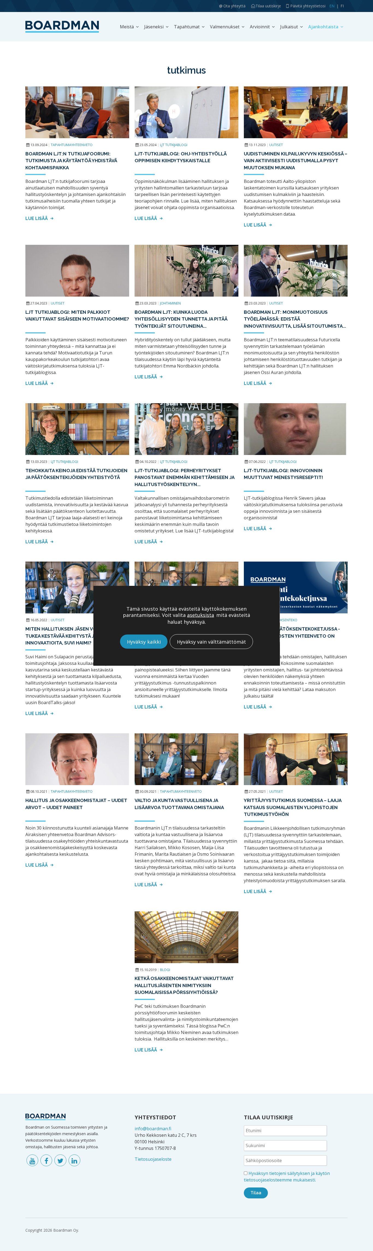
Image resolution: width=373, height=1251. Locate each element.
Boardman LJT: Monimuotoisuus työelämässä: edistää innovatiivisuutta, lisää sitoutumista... (295, 319)
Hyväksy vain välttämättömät (211, 641)
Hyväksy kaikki (144, 641)
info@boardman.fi (153, 1129)
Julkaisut (289, 27)
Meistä (127, 27)
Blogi (165, 969)
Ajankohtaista (323, 27)
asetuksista (200, 615)
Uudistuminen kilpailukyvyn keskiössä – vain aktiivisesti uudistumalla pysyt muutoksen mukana (295, 160)
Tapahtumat (187, 27)
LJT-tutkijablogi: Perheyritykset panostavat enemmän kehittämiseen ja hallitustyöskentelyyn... (184, 477)
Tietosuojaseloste (153, 1159)
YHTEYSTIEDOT (155, 1117)
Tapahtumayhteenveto (72, 144)
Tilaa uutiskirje (268, 5)
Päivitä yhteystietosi (307, 5)
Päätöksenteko (283, 619)
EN (331, 5)
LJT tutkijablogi (173, 144)
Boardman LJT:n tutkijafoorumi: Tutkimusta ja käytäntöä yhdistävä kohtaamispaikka (71, 160)
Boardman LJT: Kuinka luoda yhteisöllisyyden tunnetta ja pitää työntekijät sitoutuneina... (181, 319)
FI (342, 5)
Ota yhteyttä (234, 5)
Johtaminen (170, 303)
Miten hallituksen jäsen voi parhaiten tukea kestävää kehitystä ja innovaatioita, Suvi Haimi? (75, 636)
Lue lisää (37, 218)
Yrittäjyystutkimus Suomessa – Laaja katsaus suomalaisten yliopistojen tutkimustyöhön (292, 807)
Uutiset (276, 144)
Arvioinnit (260, 27)
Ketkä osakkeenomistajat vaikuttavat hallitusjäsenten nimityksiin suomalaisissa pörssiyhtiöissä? (184, 985)
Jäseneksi (154, 27)
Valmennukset (224, 27)
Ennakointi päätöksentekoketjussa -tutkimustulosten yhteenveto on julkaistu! (292, 636)
